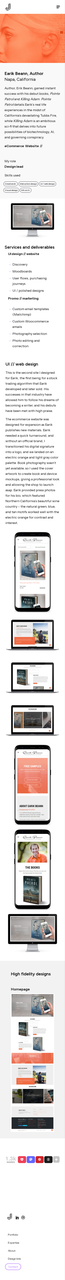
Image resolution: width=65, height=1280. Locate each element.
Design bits (14, 1258)
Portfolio (13, 1234)
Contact (13, 1266)
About (11, 1250)
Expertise (13, 1242)
